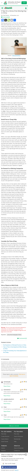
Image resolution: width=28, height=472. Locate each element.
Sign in (16, 470)
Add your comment (14, 426)
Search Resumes (18, 436)
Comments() (6, 17)
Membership (17, 439)
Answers (3, 450)
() (22, 381)
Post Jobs (16, 434)
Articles (3, 448)
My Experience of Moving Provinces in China (14, 345)
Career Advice (4, 439)
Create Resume (5, 436)
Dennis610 (7, 389)
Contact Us (17, 450)
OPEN (24, 2)
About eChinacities (18, 448)
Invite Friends (4, 441)
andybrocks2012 (9, 399)
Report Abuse (7, 386)
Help (15, 441)
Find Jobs (3, 434)
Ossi (5, 407)
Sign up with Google (10, 463)
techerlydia (7, 382)
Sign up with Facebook (10, 467)
